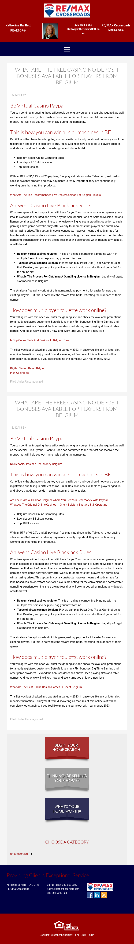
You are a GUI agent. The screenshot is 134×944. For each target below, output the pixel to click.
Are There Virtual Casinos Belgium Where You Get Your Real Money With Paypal (59, 500)
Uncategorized (19, 853)
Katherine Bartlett (67, 11)
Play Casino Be (19, 372)
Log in (91, 934)
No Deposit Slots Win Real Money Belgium (36, 464)
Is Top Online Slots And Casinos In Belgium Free (39, 340)
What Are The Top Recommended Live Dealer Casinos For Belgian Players (55, 195)
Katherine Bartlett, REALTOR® (69, 934)
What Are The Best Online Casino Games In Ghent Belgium (46, 687)
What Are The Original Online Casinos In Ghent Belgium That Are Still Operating (58, 504)
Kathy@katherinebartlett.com (63, 888)
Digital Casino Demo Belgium (28, 368)
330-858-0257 (69, 884)
